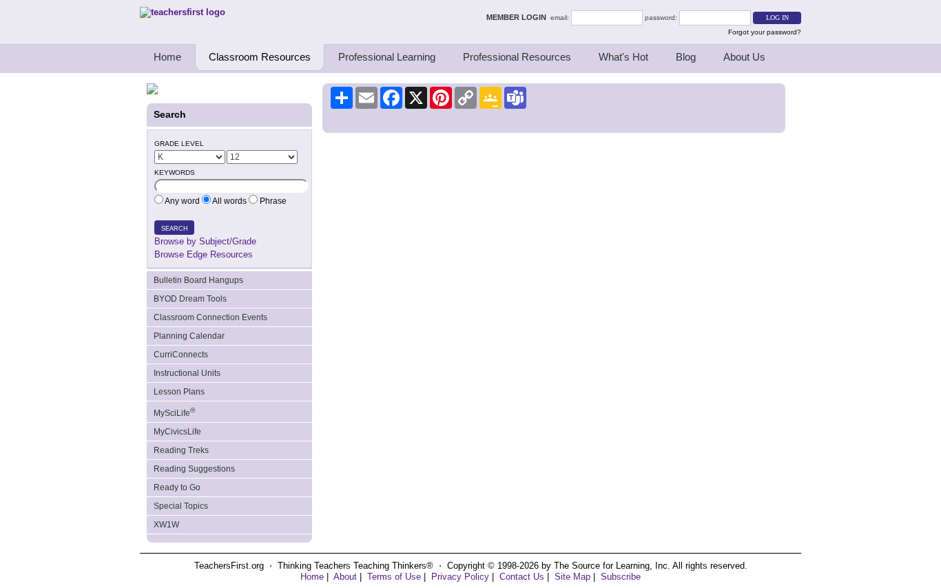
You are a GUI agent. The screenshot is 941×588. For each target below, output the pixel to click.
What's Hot (623, 57)
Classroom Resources (260, 57)
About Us (744, 57)
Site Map (572, 576)
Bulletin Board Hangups (198, 280)
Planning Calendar (189, 336)
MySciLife (174, 412)
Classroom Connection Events (210, 317)
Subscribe (621, 576)
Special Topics (181, 506)
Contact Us (521, 576)
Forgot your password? (764, 32)
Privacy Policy (460, 576)
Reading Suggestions (194, 469)
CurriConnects (181, 354)
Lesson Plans (179, 392)
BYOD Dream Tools (190, 299)
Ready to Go (177, 487)
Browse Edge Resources (203, 254)
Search (174, 228)
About (345, 576)
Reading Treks (181, 450)
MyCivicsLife (177, 432)
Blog (686, 57)
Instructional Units (187, 373)
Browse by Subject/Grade (205, 241)
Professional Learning (386, 57)
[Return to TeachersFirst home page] (182, 12)
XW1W (166, 524)
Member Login (518, 17)
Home (167, 57)
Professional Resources (517, 57)
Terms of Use (394, 576)
